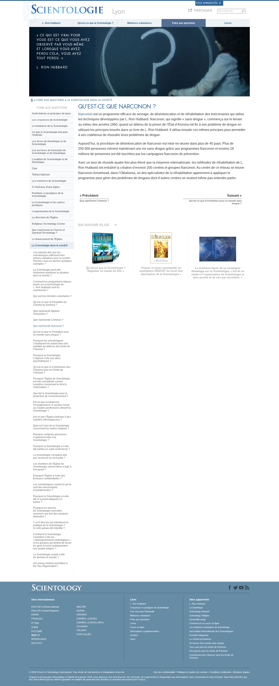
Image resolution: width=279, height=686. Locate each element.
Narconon (85, 114)
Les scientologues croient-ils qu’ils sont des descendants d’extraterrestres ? (52, 487)
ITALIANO (82, 630)
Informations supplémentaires (144, 631)
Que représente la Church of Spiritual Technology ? (48, 231)
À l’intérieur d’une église (46, 187)
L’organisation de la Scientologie (50, 211)
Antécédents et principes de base (51, 113)
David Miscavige (197, 619)
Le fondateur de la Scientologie (50, 126)
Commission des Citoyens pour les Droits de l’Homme (211, 656)
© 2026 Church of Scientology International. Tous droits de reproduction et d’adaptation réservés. (77, 672)
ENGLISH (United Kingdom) (45, 610)
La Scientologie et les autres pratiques (48, 204)
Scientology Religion (199, 615)
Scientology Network (199, 611)
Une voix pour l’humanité (142, 611)
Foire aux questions (183, 23)
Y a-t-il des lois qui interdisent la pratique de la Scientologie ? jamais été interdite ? (50, 525)
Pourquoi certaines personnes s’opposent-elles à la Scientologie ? (50, 437)
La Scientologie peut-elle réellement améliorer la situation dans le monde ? (51, 272)
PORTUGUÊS (84, 634)
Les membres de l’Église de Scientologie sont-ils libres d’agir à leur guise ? (52, 466)
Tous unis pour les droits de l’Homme (207, 647)
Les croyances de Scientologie (50, 119)
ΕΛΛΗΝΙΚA (82, 626)
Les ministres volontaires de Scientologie (209, 627)
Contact (134, 635)
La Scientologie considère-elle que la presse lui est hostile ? (50, 456)
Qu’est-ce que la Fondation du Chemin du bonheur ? (50, 303)
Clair (34, 168)
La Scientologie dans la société (50, 245)
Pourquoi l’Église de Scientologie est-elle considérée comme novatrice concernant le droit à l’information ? (51, 383)
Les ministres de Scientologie (49, 181)
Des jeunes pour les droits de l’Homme (208, 651)
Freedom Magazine (199, 635)
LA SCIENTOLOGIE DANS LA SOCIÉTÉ (89, 100)
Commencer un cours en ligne (204, 623)
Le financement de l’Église (47, 239)
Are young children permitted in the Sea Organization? (50, 565)
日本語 (34, 627)
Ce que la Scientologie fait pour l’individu (50, 133)
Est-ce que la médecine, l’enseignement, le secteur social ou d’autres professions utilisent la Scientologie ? (52, 406)
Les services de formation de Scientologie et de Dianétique (49, 152)
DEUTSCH (36, 643)
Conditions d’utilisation (220, 672)
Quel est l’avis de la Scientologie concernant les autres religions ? (51, 427)
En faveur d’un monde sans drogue (206, 643)
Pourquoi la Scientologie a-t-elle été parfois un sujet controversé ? (51, 448)
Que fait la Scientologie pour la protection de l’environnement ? (50, 395)
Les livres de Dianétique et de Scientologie (49, 143)
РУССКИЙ (36, 631)
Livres (228, 23)
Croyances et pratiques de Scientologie (149, 607)
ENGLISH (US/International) (45, 607)
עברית (35, 623)
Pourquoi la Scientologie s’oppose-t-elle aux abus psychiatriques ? (46, 358)
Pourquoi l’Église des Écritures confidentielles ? (49, 477)
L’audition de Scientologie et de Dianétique (50, 161)
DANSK (35, 614)
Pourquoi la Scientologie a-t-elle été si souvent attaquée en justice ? (51, 499)
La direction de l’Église (45, 217)
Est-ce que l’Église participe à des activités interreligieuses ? (52, 418)
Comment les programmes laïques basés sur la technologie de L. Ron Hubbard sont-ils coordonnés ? (52, 286)
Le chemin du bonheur (200, 639)
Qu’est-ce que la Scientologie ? (95, 23)
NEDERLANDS (38, 639)
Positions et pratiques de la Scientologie (47, 194)
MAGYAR (81, 607)
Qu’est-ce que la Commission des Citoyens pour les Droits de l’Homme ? (51, 370)
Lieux (132, 639)
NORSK (81, 610)
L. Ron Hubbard (51, 23)
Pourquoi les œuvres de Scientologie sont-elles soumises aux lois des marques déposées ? (50, 512)
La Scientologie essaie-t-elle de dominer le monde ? (49, 556)
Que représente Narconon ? (48, 326)
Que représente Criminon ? (48, 319)
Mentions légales (241, 672)
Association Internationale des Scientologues (211, 631)
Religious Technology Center (48, 223)
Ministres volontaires (139, 23)
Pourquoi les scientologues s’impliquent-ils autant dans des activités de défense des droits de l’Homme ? (51, 345)
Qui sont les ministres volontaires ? (52, 296)
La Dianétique (196, 607)
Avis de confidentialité (164, 672)
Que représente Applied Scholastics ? (46, 312)
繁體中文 (35, 635)
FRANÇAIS (36, 618)
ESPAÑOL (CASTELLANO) (90, 622)
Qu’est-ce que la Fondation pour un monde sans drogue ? (51, 333)
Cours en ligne (137, 627)
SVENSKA (82, 614)
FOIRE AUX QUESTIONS (50, 100)
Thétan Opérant (41, 174)
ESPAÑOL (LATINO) (87, 618)
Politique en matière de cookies (192, 672)
